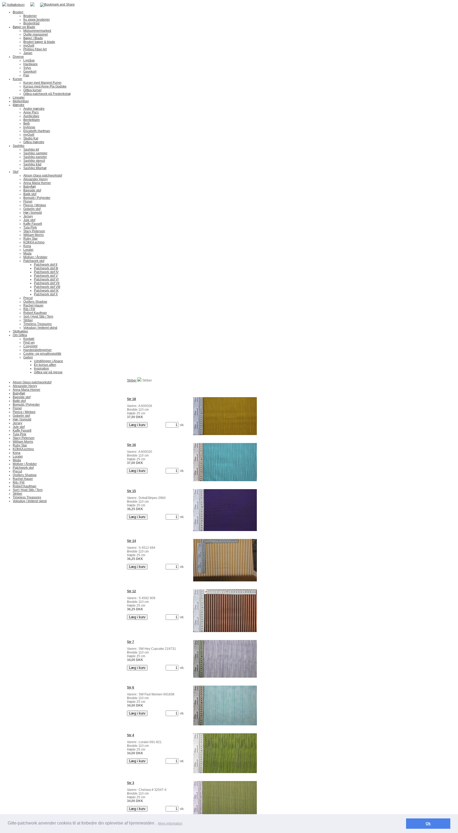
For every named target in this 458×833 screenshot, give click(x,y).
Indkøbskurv (16, 5)
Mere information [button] (170, 823)
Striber (131, 380)
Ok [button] (428, 823)
